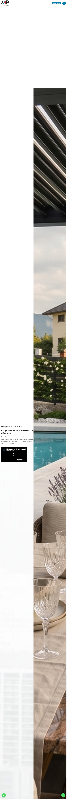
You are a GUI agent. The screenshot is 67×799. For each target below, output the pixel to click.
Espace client (56, 3)
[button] (63, 795)
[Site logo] (5, 3)
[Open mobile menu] (64, 3)
